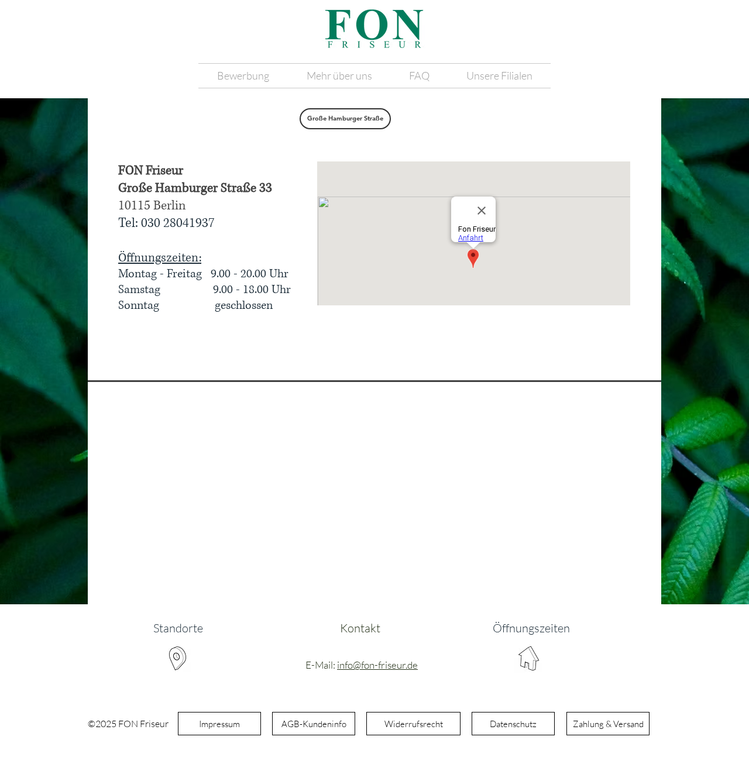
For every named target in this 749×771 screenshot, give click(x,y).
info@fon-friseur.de (377, 665)
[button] (339, 76)
